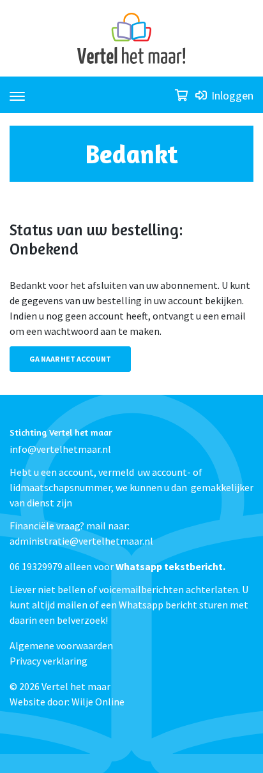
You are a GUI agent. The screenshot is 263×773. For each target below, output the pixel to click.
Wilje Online (97, 701)
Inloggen (231, 95)
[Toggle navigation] (17, 90)
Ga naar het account (70, 359)
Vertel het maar (75, 686)
